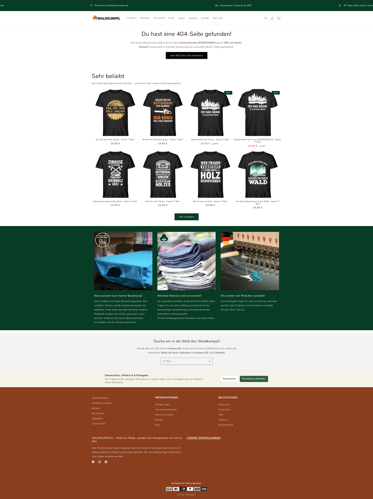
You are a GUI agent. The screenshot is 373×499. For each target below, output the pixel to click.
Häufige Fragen (162, 404)
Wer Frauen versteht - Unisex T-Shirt (210, 201)
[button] (266, 18)
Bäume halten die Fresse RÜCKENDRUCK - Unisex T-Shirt (257, 140)
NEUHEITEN (98, 413)
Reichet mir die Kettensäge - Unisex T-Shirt (162, 139)
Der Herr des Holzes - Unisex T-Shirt (163, 201)
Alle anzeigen (186, 216)
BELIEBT (96, 408)
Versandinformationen (166, 409)
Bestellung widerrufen (253, 378)
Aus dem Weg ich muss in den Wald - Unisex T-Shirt (258, 202)
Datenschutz (229, 378)
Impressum (223, 404)
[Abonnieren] (209, 361)
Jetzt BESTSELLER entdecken (186, 55)
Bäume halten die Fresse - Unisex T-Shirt (210, 139)
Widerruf (222, 419)
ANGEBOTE (97, 418)
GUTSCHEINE (98, 423)
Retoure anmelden (164, 414)
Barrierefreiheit (225, 425)
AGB (220, 414)
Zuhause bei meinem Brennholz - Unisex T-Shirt (115, 201)
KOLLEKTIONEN (100, 398)
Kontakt (159, 419)
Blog (157, 425)
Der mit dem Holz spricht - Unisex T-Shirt (115, 139)
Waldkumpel (190, 495)
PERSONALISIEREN (101, 403)
